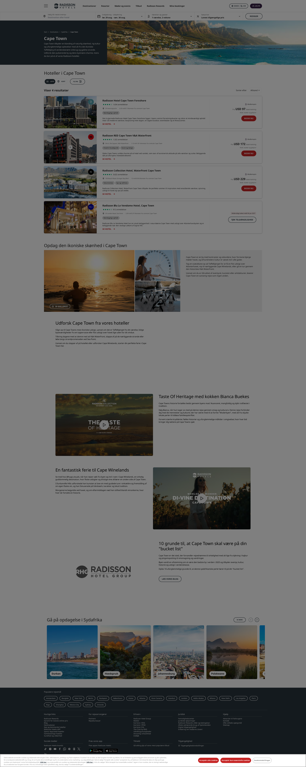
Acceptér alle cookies (208, 760)
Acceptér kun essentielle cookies (236, 760)
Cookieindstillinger (262, 760)
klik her (43, 762)
